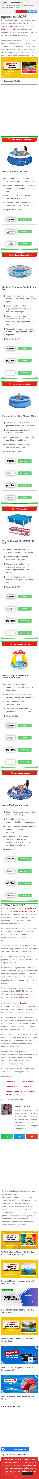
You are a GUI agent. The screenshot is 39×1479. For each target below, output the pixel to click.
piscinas (17, 20)
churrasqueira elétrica (23, 911)
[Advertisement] (19, 110)
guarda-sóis (21, 1003)
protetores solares (11, 1006)
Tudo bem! (27, 1474)
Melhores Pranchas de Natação (18, 1086)
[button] (34, 81)
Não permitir (21, 11)
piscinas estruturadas (15, 26)
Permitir (32, 11)
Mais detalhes (20, 1477)
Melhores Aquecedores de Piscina (20, 1082)
